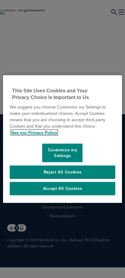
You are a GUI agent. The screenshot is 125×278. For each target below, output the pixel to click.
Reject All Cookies (63, 172)
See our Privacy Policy (34, 132)
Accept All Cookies (62, 188)
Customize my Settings (62, 153)
